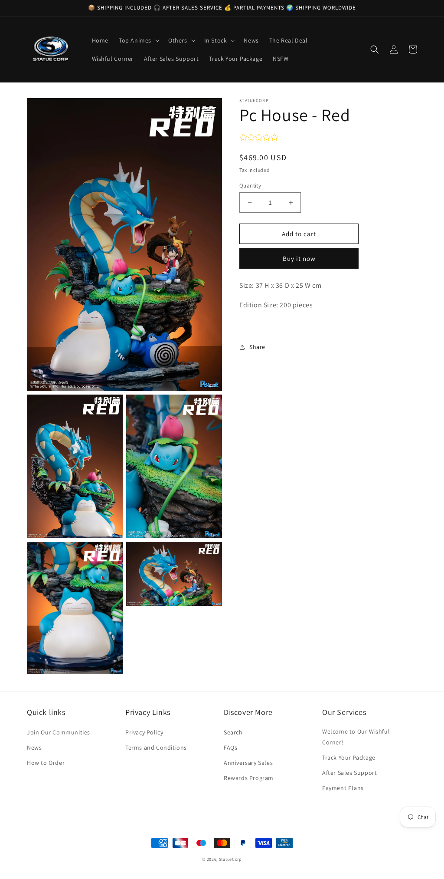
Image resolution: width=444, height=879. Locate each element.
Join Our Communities (58, 732)
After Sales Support (349, 773)
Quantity (250, 185)
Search (233, 732)
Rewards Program (249, 778)
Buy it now (299, 258)
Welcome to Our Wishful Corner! (356, 737)
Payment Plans (343, 788)
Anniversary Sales (248, 763)
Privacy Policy (144, 732)
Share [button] (257, 347)
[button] (138, 40)
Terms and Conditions (156, 747)
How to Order (46, 763)
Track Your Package (348, 757)
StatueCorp (230, 859)
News (34, 747)
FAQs (230, 747)
